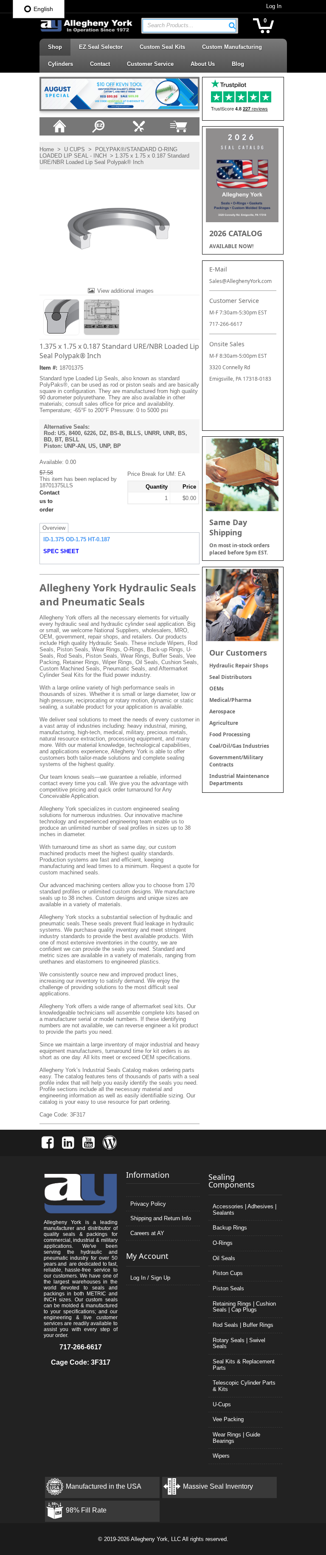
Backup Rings (230, 1227)
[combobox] (189, 25)
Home (46, 149)
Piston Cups (228, 1273)
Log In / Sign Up (150, 1278)
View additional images (125, 291)
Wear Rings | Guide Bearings (236, 1437)
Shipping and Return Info (160, 1218)
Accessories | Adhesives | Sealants (244, 1209)
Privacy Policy (148, 1204)
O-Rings (223, 1243)
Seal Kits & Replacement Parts (244, 1364)
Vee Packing (228, 1419)
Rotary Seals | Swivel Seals (239, 1343)
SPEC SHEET (61, 551)
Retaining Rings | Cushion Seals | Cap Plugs (244, 1307)
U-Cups (222, 1404)
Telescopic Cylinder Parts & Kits (244, 1386)
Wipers (221, 1456)
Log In (273, 6)
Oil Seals (224, 1258)
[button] (232, 25)
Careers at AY (147, 1233)
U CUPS (74, 149)
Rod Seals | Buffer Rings (243, 1325)
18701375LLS (56, 485)
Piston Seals (228, 1288)
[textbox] (185, 25)
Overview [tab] (53, 528)
